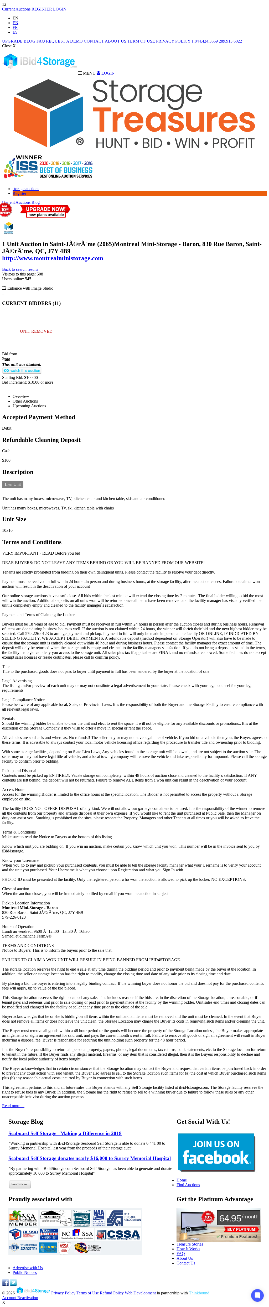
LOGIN (59, 9)
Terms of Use (87, 1293)
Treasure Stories (190, 1244)
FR (15, 27)
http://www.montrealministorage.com (52, 258)
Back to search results (20, 269)
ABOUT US (115, 41)
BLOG (29, 41)
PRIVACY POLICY (173, 41)
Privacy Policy (63, 1293)
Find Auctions (188, 1185)
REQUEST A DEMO (64, 41)
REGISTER (42, 9)
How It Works (188, 1249)
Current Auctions (16, 9)
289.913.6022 (230, 41)
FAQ (41, 41)
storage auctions (26, 188)
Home (182, 1180)
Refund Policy (112, 1293)
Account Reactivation (20, 1297)
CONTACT (94, 41)
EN (15, 22)
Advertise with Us (28, 1268)
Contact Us (186, 1263)
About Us (185, 1258)
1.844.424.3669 (205, 41)
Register (19, 193)
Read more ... (13, 1105)
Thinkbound (199, 1293)
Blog (36, 202)
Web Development (140, 1293)
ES (15, 32)
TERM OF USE (141, 41)
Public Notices (25, 1272)
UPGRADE (12, 41)
